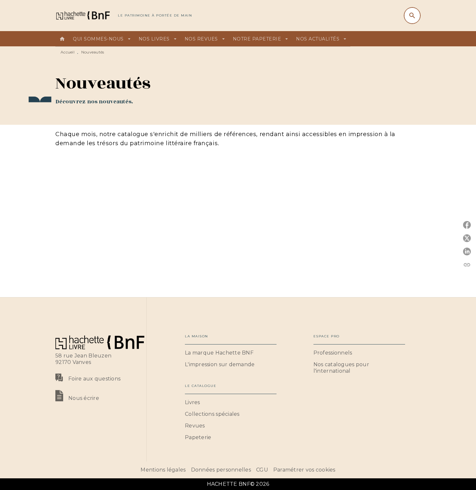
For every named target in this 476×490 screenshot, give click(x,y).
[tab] (62, 39)
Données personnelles (221, 470)
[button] (231, 353)
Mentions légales (163, 470)
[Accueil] (82, 15)
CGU (262, 470)
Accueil (67, 52)
